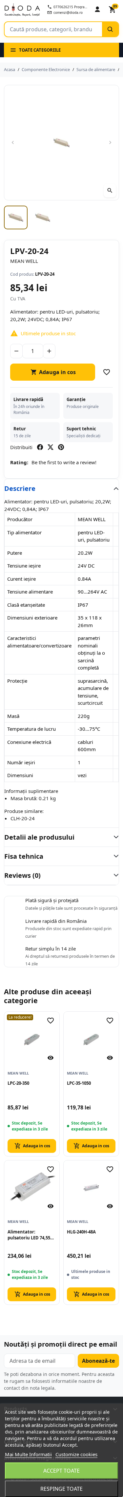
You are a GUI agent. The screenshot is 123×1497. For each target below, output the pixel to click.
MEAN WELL (24, 261)
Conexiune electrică (29, 742)
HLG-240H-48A (81, 1232)
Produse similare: (24, 811)
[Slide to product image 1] (16, 217)
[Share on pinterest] (61, 447)
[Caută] (110, 29)
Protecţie (17, 680)
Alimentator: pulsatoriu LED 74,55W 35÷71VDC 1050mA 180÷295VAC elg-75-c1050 (31, 1235)
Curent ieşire (21, 578)
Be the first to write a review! (63, 462)
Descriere (19, 488)
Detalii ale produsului (39, 837)
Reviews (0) (22, 875)
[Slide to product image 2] (42, 217)
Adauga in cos (53, 372)
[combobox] (53, 29)
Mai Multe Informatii (28, 1454)
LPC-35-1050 (79, 1083)
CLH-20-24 (22, 818)
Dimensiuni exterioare (32, 617)
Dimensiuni (20, 775)
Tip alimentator (24, 532)
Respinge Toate (61, 1488)
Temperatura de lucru (31, 728)
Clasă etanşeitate (26, 604)
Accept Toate (61, 1470)
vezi (82, 775)
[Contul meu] (97, 9)
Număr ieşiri (21, 762)
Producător (19, 519)
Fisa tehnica (23, 856)
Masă (13, 716)
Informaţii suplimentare (31, 791)
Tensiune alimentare (30, 591)
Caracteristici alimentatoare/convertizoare (39, 642)
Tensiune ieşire (24, 565)
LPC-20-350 (18, 1083)
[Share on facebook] (40, 447)
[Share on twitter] (50, 447)
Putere (14, 552)
